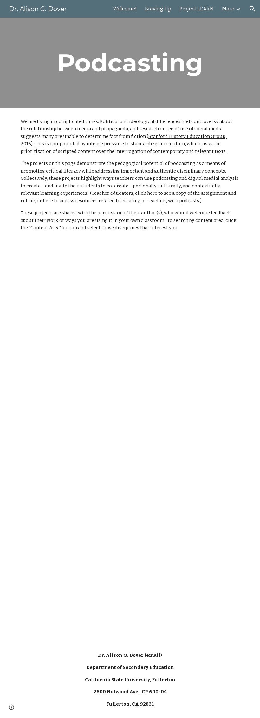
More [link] (228, 9)
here (152, 193)
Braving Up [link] (158, 9)
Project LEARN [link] (196, 9)
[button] (252, 8)
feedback (221, 213)
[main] (130, 62)
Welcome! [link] (125, 9)
